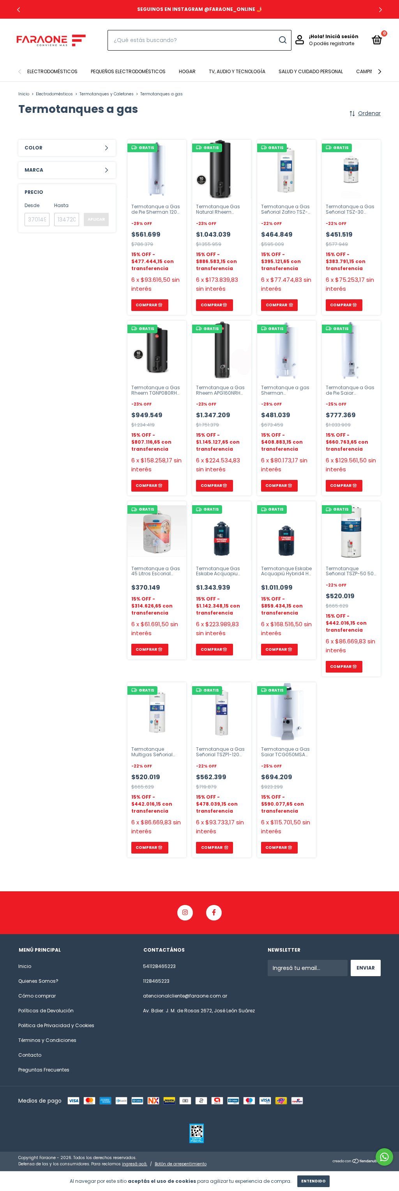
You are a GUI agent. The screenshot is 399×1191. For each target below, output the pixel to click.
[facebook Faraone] (214, 912)
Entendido (313, 1181)
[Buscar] (282, 40)
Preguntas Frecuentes (43, 1069)
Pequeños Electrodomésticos (128, 71)
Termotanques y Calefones (106, 94)
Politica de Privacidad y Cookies (56, 1025)
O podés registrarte (331, 43)
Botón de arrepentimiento (181, 1164)
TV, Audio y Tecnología (237, 71)
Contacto (29, 1055)
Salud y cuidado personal (311, 71)
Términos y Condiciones (47, 1040)
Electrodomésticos (52, 71)
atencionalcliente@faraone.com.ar (185, 995)
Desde (32, 205)
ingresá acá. (134, 1164)
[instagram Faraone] (185, 912)
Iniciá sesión (341, 36)
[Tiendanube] (356, 1162)
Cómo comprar (37, 995)
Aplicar (96, 219)
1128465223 (156, 981)
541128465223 (159, 966)
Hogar (187, 71)
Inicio (23, 94)
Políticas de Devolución (46, 1010)
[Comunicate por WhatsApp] (384, 1157)
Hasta (61, 205)
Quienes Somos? (38, 981)
